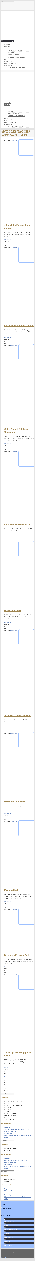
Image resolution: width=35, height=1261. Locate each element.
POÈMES (7, 1117)
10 (5, 1088)
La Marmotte (13, 140)
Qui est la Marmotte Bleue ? (16, 67)
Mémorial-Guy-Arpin (14, 801)
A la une (7, 44)
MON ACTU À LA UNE (10, 1115)
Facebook (7, 7)
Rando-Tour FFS (12, 610)
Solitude (6, 1233)
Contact (8, 65)
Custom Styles (8, 1133)
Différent (6, 1225)
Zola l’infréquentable (10, 1131)
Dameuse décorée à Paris (17, 955)
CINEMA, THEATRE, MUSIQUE (15, 50)
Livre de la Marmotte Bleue (16, 57)
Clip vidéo (8, 61)
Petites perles (8, 1245)
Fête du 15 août (8, 1237)
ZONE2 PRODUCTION (10, 1119)
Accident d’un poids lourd (17, 715)
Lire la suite (7, 239)
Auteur (10, 48)
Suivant (6, 1090)
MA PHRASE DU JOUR (10, 1113)
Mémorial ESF (11, 890)
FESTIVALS (7, 1109)
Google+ (6, 9)
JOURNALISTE (8, 1111)
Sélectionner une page (7, 1)
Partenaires (10, 63)
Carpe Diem (7, 1127)
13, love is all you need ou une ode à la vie (16, 1129)
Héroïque (7, 1241)
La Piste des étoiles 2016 (17, 524)
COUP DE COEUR (9, 1107)
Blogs (7, 46)
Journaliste (11, 52)
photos (7, 59)
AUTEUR (6, 1103)
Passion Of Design (13, 55)
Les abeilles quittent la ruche (19, 325)
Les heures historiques (10, 1229)
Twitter (6, 5)
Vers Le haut (4, 1257)
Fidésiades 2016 (9, 1221)
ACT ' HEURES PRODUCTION (13, 1101)
